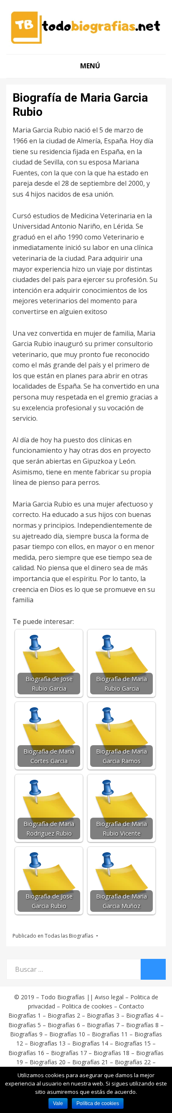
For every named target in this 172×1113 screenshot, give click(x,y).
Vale (58, 1103)
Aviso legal (109, 997)
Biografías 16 (26, 1053)
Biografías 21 (90, 1062)
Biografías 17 (69, 1053)
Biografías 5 (24, 1025)
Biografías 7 (103, 1025)
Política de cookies (97, 1103)
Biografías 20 (48, 1062)
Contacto (131, 1006)
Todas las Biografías (69, 935)
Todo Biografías (63, 997)
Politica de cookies (87, 1006)
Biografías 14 (90, 1043)
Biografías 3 (103, 1015)
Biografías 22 (133, 1062)
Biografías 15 (133, 1043)
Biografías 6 (64, 1025)
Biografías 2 (64, 1015)
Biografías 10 (67, 1034)
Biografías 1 (24, 1015)
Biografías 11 (110, 1034)
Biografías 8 (142, 1025)
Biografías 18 (111, 1053)
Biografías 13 (48, 1043)
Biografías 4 (142, 1015)
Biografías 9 (26, 1034)
